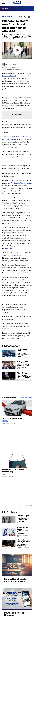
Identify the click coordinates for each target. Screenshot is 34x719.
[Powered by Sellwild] (29, 506)
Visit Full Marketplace (25, 397)
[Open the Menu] (3, 2)
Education (7, 16)
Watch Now (28, 2)
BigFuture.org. (10, 248)
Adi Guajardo (13, 64)
